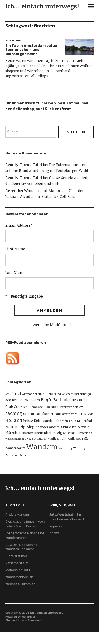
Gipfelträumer (16, 556)
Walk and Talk (77, 438)
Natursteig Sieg (20, 426)
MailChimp (60, 324)
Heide (90, 414)
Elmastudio (35, 620)
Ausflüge (13, 40)
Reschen (27, 433)
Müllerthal (84, 421)
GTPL (82, 414)
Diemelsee (36, 407)
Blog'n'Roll (51, 399)
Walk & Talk (57, 438)
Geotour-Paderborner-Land (42, 414)
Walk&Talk (40, 438)
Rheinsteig (53, 432)
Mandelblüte (51, 421)
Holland (13, 420)
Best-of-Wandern (26, 400)
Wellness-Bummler (20, 583)
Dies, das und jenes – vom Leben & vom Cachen (25, 524)
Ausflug (39, 394)
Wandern (42, 446)
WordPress (28, 616)
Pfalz (67, 427)
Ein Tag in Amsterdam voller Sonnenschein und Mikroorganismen (31, 49)
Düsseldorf (50, 407)
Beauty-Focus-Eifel (23, 164)
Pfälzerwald (80, 427)
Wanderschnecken (19, 576)
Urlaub (29, 438)
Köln (37, 420)
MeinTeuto (69, 421)
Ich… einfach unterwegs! (42, 6)
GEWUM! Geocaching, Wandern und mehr (21, 547)
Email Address (18, 225)
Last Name (14, 272)
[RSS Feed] (12, 358)
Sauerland (70, 433)
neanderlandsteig (49, 427)
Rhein (38, 433)
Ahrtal (15, 393)
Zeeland (24, 455)
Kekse (28, 420)
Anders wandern (17, 514)
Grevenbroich (70, 414)
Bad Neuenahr (65, 394)
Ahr (7, 394)
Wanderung (65, 448)
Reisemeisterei (16, 562)
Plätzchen (13, 432)
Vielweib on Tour (17, 569)
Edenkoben (65, 407)
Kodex (54, 533)
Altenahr (28, 394)
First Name (15, 249)
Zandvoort (12, 455)
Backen (50, 394)
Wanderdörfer (15, 448)
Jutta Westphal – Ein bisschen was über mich (67, 517)
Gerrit (11, 190)
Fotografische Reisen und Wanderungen (24, 535)
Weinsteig (79, 448)
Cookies (21, 406)
